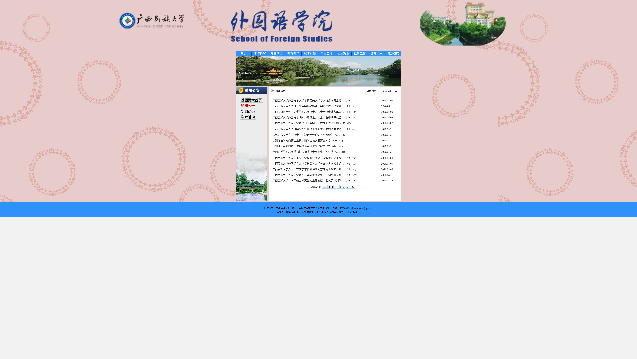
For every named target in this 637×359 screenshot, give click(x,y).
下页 (352, 187)
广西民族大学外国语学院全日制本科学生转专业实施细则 (311, 123)
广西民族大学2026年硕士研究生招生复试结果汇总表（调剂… (314, 180)
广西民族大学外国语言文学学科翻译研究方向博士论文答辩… (314, 158)
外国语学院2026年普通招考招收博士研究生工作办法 (308, 151)
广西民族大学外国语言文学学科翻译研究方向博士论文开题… (314, 169)
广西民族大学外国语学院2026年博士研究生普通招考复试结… (314, 129)
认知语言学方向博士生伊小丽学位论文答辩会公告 (307, 140)
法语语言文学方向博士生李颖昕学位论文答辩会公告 (308, 134)
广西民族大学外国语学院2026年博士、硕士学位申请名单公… (314, 111)
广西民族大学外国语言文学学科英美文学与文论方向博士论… (314, 100)
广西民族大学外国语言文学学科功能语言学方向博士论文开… (314, 106)
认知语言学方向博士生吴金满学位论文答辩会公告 (307, 146)
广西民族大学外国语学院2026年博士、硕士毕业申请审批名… (314, 117)
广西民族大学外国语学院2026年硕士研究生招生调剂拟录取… (314, 175)
